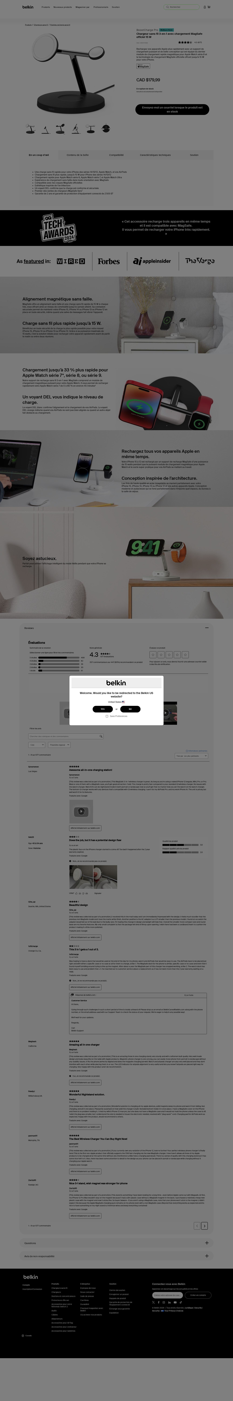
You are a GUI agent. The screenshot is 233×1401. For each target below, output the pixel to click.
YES (103, 709)
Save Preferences (118, 716)
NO (130, 709)
